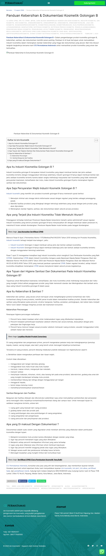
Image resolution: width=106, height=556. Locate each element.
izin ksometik (66, 468)
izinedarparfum (50, 23)
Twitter (33, 481)
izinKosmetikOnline (77, 23)
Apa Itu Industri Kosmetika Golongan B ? (23, 143)
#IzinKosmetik (57, 486)
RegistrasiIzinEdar (82, 29)
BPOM (33, 21)
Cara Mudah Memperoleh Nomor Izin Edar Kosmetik (58, 21)
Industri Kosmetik (17, 248)
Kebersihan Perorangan (19, 156)
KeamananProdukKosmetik (26, 25)
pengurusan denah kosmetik (18, 29)
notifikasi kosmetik (42, 27)
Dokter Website (39, 546)
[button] (49, 3)
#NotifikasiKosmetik (72, 488)
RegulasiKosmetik (13, 31)
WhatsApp (42, 481)
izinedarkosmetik (35, 23)
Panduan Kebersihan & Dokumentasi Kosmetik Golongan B (30, 37)
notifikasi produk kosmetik (62, 27)
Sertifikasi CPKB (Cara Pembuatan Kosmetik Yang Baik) (45, 31)
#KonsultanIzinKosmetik (51, 488)
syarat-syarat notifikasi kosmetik (44, 33)
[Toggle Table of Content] (95, 140)
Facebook (23, 481)
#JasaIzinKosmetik (79, 486)
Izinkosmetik (63, 23)
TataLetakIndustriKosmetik (71, 33)
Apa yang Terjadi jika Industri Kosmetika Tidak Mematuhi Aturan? (32, 148)
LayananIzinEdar (13, 27)
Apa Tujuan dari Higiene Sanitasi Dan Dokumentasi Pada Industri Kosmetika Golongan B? (41, 151)
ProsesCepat (69, 29)
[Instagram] (97, 546)
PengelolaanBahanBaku (85, 27)
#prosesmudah (89, 488)
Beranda (9, 10)
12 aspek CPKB (19, 10)
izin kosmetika (21, 23)
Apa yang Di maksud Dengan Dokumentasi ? (25, 160)
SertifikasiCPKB (75, 31)
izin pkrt (75, 468)
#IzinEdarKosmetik (42, 486)
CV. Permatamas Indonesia (16, 466)
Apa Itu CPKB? (24, 21)
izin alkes (83, 468)
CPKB (9, 258)
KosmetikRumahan (64, 25)
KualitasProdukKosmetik (83, 25)
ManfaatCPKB (27, 27)
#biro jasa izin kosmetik (22, 486)
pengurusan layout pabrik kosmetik (47, 29)
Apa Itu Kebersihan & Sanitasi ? (20, 153)
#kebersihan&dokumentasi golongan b (22, 488)
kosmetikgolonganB (46, 25)
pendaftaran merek (21, 471)
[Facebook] (88, 546)
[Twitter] (93, 546)
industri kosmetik (88, 21)
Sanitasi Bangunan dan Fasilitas (23, 158)
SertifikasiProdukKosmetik (17, 33)
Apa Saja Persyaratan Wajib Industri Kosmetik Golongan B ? (30, 146)
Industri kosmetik (13, 194)
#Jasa (67, 486)
